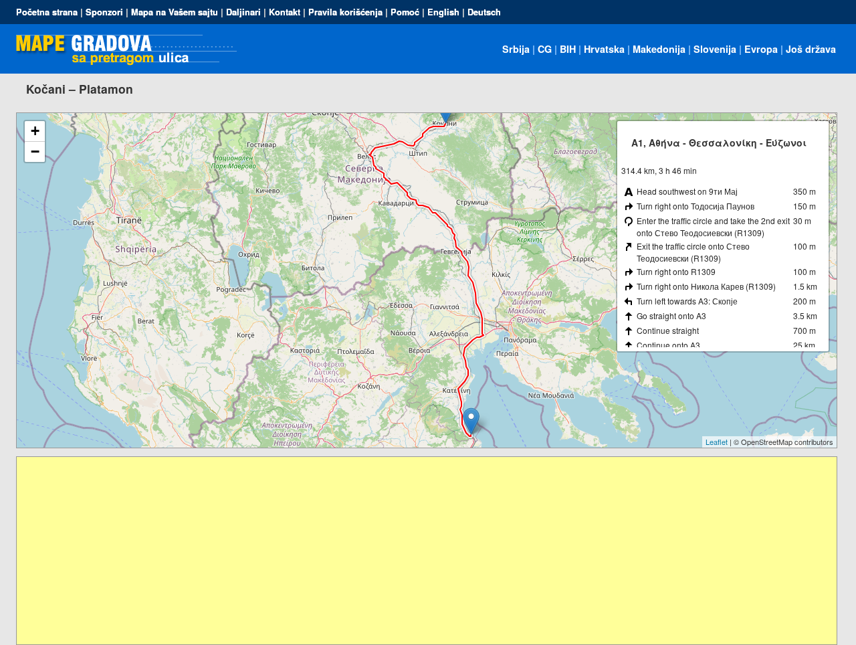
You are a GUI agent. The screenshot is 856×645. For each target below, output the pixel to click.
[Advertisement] (418, 550)
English (443, 12)
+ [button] (35, 130)
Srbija (516, 49)
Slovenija (714, 49)
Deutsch (484, 12)
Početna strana (47, 12)
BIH (568, 49)
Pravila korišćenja (345, 12)
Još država (811, 49)
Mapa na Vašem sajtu (174, 12)
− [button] (35, 151)
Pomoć (405, 12)
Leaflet (717, 441)
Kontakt (284, 12)
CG (545, 49)
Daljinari (243, 12)
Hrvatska (604, 49)
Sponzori (104, 12)
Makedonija (659, 49)
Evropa (761, 49)
